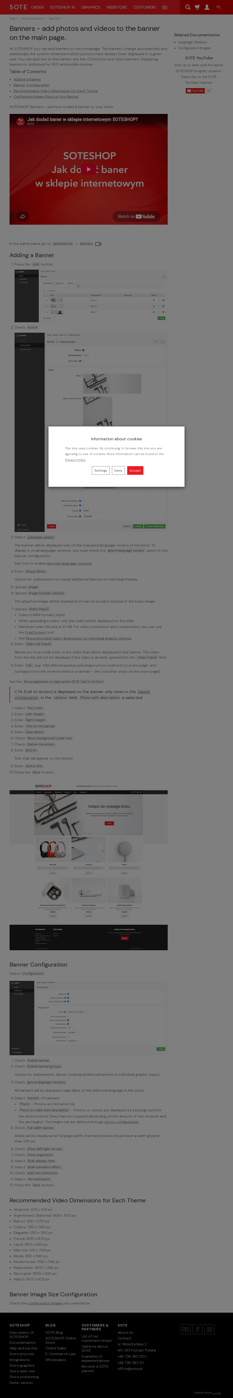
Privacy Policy (75, 460)
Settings (100, 470)
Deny (118, 470)
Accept (135, 470)
